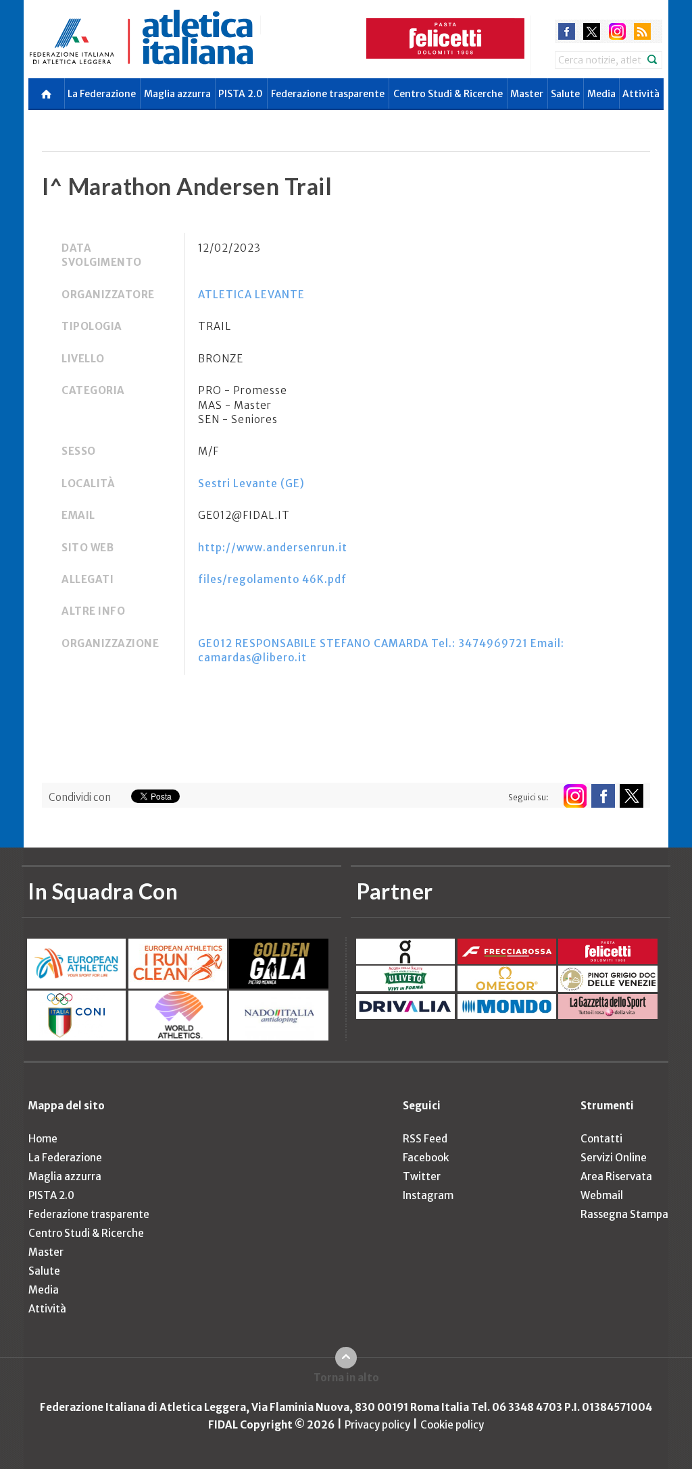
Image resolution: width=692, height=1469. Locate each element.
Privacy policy (377, 1424)
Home (42, 1138)
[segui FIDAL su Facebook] (603, 796)
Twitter (422, 1176)
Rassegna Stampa (624, 1214)
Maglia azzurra (177, 94)
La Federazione (102, 94)
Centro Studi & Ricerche (448, 94)
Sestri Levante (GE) (251, 483)
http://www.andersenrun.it (272, 547)
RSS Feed (425, 1138)
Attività (641, 94)
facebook (566, 31)
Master (526, 94)
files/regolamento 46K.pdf (272, 579)
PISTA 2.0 (240, 94)
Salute (565, 94)
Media (601, 94)
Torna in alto (346, 1377)
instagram (617, 31)
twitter (591, 31)
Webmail (601, 1195)
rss (642, 31)
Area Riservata (616, 1176)
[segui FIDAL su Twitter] (631, 796)
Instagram (428, 1195)
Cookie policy (452, 1424)
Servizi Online (613, 1157)
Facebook (426, 1157)
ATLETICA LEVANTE (251, 294)
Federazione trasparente (328, 94)
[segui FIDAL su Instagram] (575, 796)
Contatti (601, 1138)
